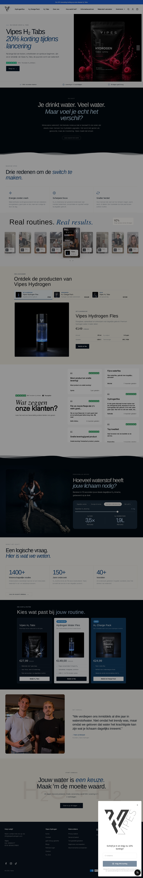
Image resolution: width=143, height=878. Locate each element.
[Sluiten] (137, 805)
